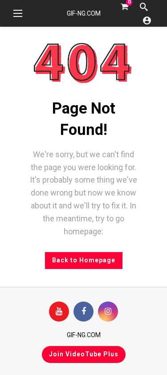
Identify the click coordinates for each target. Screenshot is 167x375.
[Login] (147, 20)
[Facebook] (83, 312)
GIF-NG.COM (84, 13)
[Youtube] (59, 312)
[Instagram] (108, 312)
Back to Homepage (83, 260)
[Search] (144, 6)
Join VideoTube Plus (83, 354)
